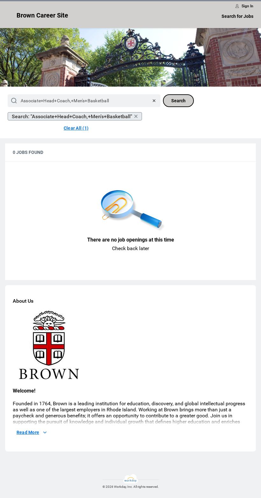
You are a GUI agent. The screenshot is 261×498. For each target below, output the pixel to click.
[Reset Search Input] (154, 101)
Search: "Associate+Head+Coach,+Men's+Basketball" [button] (72, 116)
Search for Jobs (237, 16)
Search (178, 100)
